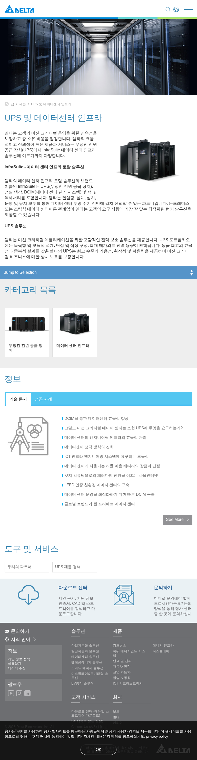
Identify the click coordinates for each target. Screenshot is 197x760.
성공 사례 (43, 399)
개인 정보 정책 (19, 659)
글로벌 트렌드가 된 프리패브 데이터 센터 (100, 504)
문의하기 (20, 631)
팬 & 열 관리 (122, 661)
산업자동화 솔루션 (85, 645)
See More (175, 520)
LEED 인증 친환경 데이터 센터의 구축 (97, 485)
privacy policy (157, 737)
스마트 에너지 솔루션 (87, 668)
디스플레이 (161, 651)
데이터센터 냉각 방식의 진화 (89, 447)
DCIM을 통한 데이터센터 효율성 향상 (97, 419)
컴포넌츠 (119, 645)
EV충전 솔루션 (82, 683)
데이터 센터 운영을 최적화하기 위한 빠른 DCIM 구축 (110, 495)
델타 (116, 717)
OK (99, 750)
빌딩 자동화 (122, 678)
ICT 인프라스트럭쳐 (128, 683)
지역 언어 (21, 639)
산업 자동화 (122, 672)
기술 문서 (18, 399)
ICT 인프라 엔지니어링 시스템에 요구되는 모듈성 (107, 457)
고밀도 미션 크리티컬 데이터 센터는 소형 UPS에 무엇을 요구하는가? (124, 428)
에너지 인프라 (163, 645)
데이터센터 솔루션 (85, 657)
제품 (22, 104)
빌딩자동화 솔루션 (85, 651)
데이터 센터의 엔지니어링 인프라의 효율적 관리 (105, 438)
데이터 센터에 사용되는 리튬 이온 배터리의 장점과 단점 (112, 466)
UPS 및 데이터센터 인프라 (51, 104)
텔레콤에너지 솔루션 (86, 662)
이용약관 (14, 664)
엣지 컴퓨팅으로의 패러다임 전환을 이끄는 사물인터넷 (111, 476)
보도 (116, 711)
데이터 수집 (17, 668)
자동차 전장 (122, 666)
